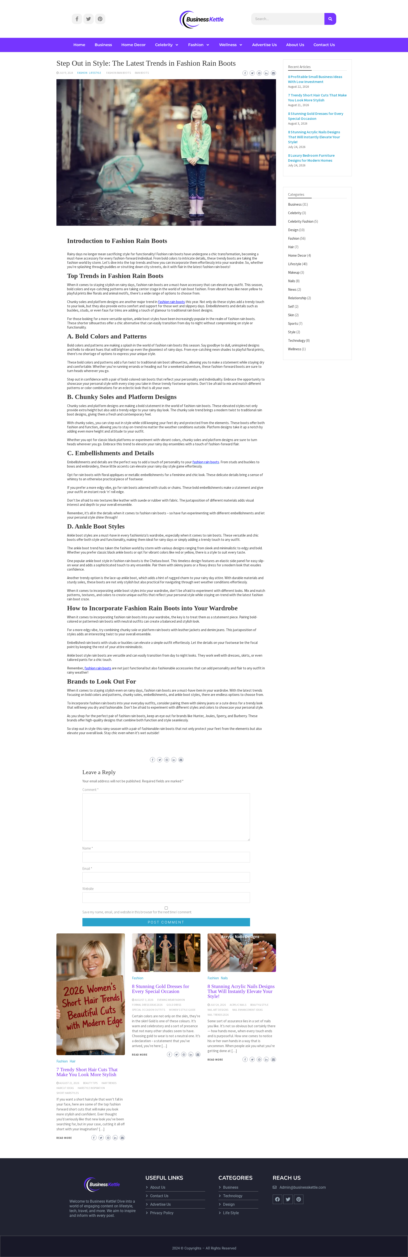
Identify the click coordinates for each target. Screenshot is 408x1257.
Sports (293, 323)
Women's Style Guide (182, 1009)
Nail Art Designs (218, 1009)
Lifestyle (95, 72)
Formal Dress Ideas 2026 (147, 1004)
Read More (64, 1138)
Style (292, 332)
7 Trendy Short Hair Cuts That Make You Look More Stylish (87, 1072)
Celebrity (164, 45)
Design (293, 230)
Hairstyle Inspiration (91, 1088)
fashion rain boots (171, 301)
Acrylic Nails (238, 1004)
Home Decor (133, 45)
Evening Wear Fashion (171, 999)
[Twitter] (88, 19)
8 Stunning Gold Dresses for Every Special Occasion (160, 989)
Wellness (228, 45)
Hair (73, 1061)
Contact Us (324, 45)
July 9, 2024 (66, 72)
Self (291, 306)
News (292, 289)
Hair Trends (109, 1083)
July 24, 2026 (218, 1004)
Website (88, 888)
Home (79, 45)
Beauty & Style (259, 1004)
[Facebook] (277, 1199)
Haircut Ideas (65, 1088)
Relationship (297, 298)
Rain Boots (142, 72)
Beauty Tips (90, 1083)
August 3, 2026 (144, 999)
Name (87, 848)
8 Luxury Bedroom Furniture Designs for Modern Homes (311, 158)
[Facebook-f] (77, 19)
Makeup (294, 272)
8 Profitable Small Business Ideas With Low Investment (315, 79)
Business (103, 45)
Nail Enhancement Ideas (247, 1009)
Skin (291, 315)
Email (87, 868)
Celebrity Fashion (301, 221)
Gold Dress (173, 1004)
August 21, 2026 (69, 1083)
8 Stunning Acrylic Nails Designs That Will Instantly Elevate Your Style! (241, 991)
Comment (90, 789)
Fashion (196, 45)
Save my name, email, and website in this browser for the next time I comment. (137, 912)
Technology (296, 340)
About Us (295, 45)
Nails (224, 978)
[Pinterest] (100, 19)
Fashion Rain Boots (118, 72)
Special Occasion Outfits (148, 1009)
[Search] (330, 19)
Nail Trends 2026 (218, 1014)
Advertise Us (264, 45)
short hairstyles (67, 1093)
